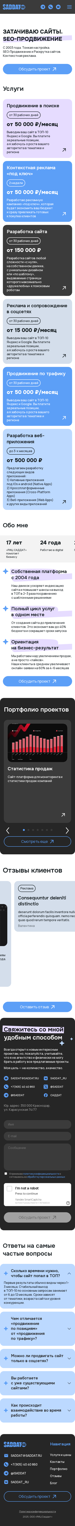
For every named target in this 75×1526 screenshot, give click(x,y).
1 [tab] (24, 830)
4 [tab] (38, 830)
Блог (53, 1483)
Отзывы (56, 1476)
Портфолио (58, 1469)
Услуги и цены (60, 1455)
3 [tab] (33, 830)
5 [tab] (42, 830)
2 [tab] (28, 830)
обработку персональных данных (46, 1176)
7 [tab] (51, 830)
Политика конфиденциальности (37, 1511)
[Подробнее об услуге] (64, 150)
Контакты (57, 1462)
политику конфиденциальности (41, 1173)
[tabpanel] (37, 771)
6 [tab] (47, 830)
